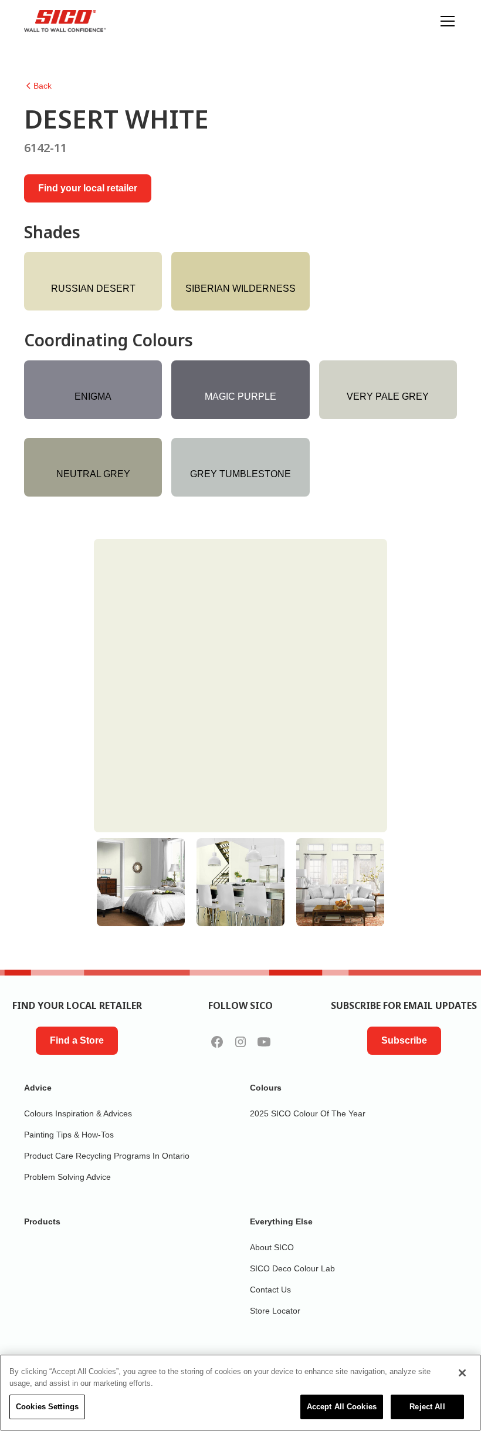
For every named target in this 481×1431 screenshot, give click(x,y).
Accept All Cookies (342, 1406)
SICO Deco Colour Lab (292, 1268)
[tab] (141, 882)
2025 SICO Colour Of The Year (307, 1113)
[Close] (462, 1373)
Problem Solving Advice (67, 1177)
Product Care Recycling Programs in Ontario (106, 1155)
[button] (445, 21)
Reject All (427, 1406)
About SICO (272, 1247)
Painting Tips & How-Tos (69, 1134)
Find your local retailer (87, 188)
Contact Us (270, 1289)
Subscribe (404, 1040)
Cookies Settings (47, 1406)
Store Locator (275, 1310)
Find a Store (77, 1040)
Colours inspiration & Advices (78, 1113)
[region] (240, 1392)
